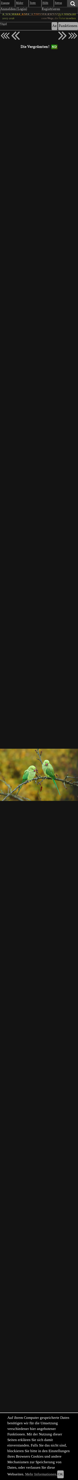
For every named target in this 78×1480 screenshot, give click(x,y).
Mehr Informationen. (41, 1474)
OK (60, 1474)
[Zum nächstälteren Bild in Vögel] (62, 35)
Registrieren (51, 9)
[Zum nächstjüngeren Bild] (5, 35)
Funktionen (68, 25)
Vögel (3, 24)
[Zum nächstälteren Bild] (73, 35)
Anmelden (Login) (13, 9)
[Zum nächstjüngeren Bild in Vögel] (15, 35)
